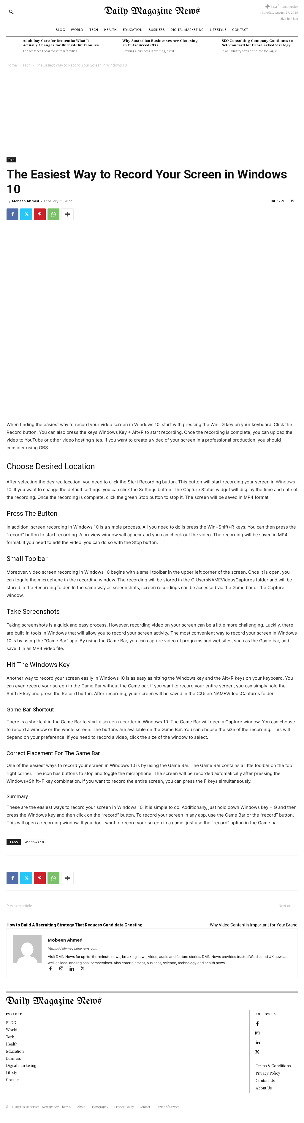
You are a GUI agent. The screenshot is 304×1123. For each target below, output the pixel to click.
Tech (27, 65)
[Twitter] (26, 214)
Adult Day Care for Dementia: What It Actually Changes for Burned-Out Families (61, 42)
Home (12, 65)
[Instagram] (63, 969)
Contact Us (265, 1080)
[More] (67, 214)
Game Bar (91, 686)
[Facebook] (12, 214)
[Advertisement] (152, 113)
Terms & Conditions (273, 1065)
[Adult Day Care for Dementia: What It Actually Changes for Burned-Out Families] (13, 45)
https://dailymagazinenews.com (72, 948)
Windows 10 (34, 842)
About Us (264, 1087)
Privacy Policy (268, 1072)
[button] (11, 12)
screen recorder (119, 722)
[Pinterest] (40, 214)
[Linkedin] (74, 969)
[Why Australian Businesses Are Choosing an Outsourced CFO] (112, 45)
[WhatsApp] (53, 214)
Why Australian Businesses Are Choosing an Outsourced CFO (160, 42)
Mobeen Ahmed (25, 201)
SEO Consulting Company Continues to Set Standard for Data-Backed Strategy (257, 42)
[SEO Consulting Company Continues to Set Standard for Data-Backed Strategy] (211, 45)
